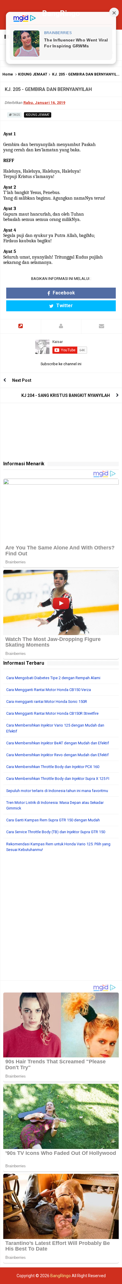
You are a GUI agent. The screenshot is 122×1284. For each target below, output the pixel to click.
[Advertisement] (61, 919)
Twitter (64, 305)
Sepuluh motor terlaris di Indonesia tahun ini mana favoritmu (57, 790)
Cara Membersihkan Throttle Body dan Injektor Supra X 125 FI (57, 778)
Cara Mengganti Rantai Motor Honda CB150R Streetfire (52, 713)
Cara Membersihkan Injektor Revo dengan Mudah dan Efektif (57, 755)
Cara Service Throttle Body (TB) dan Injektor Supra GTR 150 (55, 832)
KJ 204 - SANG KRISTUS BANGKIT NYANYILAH (65, 395)
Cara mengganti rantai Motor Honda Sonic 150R (46, 701)
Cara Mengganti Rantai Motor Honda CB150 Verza (48, 689)
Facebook (63, 293)
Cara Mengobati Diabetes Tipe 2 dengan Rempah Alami (53, 678)
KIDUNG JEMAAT (32, 74)
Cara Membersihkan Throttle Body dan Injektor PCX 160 (52, 766)
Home (7, 74)
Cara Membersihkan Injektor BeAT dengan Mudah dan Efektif (57, 743)
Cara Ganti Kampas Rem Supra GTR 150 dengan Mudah (53, 820)
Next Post (21, 380)
